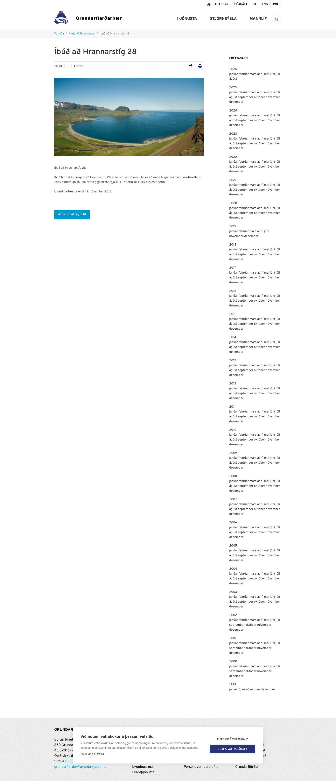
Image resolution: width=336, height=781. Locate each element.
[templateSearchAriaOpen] (276, 19)
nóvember (273, 97)
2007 (233, 499)
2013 (232, 360)
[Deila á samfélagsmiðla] (190, 66)
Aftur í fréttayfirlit (72, 214)
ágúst (233, 79)
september (246, 97)
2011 (232, 407)
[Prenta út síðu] (200, 66)
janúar (234, 74)
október (260, 97)
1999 (232, 685)
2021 (232, 180)
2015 (232, 314)
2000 (233, 661)
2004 (233, 569)
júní (273, 74)
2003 (233, 592)
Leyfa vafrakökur (232, 749)
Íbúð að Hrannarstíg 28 (114, 33)
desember (236, 102)
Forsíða (59, 33)
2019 (232, 226)
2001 (232, 638)
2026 (233, 69)
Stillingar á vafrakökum (232, 738)
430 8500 (70, 761)
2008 (233, 476)
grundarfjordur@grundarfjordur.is (80, 767)
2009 (233, 453)
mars (253, 74)
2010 (232, 430)
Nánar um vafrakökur (92, 753)
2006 (233, 523)
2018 (232, 245)
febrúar (244, 74)
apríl (260, 74)
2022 (233, 157)
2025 (233, 88)
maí (267, 74)
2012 (232, 384)
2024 (233, 111)
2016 (232, 291)
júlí (278, 74)
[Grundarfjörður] (88, 18)
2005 (233, 546)
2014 (232, 337)
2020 (233, 203)
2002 (233, 615)
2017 (232, 268)
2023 (233, 134)
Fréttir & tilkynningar (82, 33)
